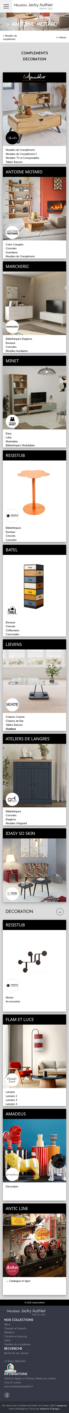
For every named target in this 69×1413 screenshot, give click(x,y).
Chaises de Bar (15, 720)
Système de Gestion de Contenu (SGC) (43, 1405)
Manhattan (12, 441)
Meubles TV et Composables (22, 157)
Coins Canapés (15, 244)
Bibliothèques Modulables (20, 445)
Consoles (11, 248)
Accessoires (13, 1001)
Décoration (12, 1186)
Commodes (12, 634)
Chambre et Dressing (15, 1336)
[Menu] (6, 6)
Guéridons (12, 252)
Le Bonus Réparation (15, 1361)
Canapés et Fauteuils (15, 1328)
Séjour (7, 1324)
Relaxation (9, 1332)
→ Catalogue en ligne (18, 1280)
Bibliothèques (13, 527)
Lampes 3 (11, 1099)
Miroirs (10, 997)
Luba (8, 437)
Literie (7, 1340)
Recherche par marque (16, 1353)
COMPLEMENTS (34, 53)
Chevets (10, 535)
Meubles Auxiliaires (17, 350)
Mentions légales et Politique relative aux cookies (30, 1378)
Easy (9, 433)
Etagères (11, 819)
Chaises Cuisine (15, 716)
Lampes (10, 1091)
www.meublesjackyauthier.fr (18, 1386)
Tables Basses (14, 161)
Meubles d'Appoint (16, 823)
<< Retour (61, 37)
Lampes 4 (11, 1103)
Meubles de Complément (20, 149)
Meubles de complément (17, 1344)
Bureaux (10, 342)
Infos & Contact (12, 1382)
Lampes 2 (11, 1096)
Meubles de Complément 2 (21, 153)
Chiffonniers (12, 630)
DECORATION (34, 59)
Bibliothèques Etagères (19, 338)
